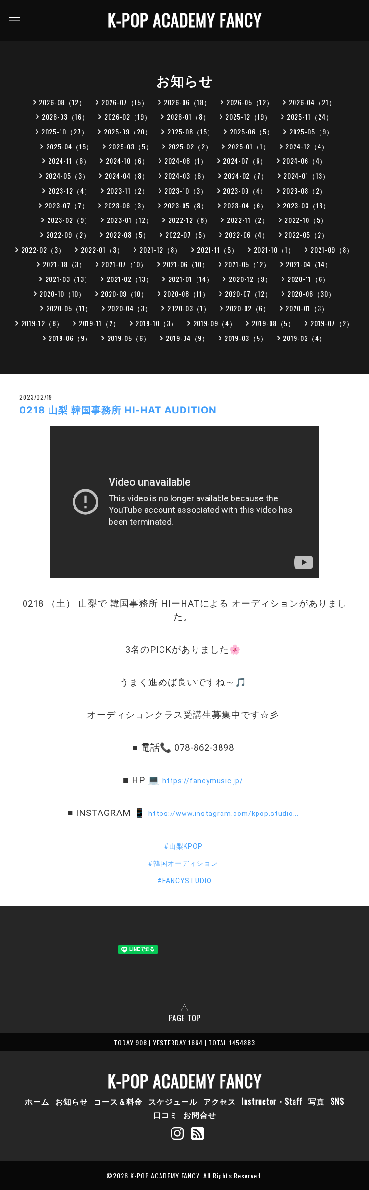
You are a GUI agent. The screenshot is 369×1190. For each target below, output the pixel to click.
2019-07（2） (332, 323)
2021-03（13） (68, 279)
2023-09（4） (245, 190)
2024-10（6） (127, 161)
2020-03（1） (188, 308)
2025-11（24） (310, 116)
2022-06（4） (247, 235)
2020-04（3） (130, 308)
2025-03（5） (131, 146)
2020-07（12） (248, 294)
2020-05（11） (69, 308)
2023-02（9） (69, 220)
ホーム (37, 1101)
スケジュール (172, 1101)
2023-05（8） (186, 205)
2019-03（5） (246, 338)
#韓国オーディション (183, 863)
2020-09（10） (124, 294)
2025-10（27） (64, 131)
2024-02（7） (246, 175)
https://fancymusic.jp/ (202, 781)
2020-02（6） (248, 308)
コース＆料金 (118, 1101)
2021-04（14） (309, 264)
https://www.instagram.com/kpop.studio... (223, 813)
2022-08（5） (128, 235)
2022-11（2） (248, 220)
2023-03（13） (306, 205)
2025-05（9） (311, 131)
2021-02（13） (130, 279)
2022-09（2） (68, 235)
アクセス (219, 1101)
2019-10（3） (156, 323)
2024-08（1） (186, 161)
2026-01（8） (188, 116)
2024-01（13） (306, 175)
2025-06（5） (252, 131)
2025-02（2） (190, 146)
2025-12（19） (248, 116)
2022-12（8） (189, 220)
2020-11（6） (308, 279)
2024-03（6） (186, 175)
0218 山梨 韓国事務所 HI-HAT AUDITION (118, 410)
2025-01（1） (249, 146)
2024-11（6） (69, 161)
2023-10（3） (186, 190)
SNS (337, 1101)
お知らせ (71, 1101)
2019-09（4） (214, 323)
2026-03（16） (65, 116)
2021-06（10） (186, 264)
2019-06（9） (70, 338)
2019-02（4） (304, 338)
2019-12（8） (42, 323)
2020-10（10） (62, 294)
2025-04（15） (69, 146)
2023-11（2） (128, 190)
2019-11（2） (99, 323)
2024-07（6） (245, 161)
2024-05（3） (67, 175)
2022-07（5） (187, 235)
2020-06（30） (311, 294)
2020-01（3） (307, 308)
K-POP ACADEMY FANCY (185, 20)
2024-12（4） (307, 146)
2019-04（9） (187, 338)
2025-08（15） (190, 131)
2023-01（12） (130, 220)
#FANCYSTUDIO (184, 881)
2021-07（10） (124, 264)
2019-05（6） (128, 338)
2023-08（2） (305, 190)
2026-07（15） (124, 102)
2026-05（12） (249, 102)
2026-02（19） (127, 116)
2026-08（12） (62, 102)
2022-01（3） (102, 249)
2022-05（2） (306, 235)
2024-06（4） (305, 161)
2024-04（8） (127, 175)
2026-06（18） (187, 102)
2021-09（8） (332, 249)
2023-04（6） (245, 205)
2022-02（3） (43, 249)
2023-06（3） (126, 205)
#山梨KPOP (183, 846)
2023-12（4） (69, 190)
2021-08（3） (64, 264)
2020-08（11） (186, 294)
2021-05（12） (247, 264)
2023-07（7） (67, 205)
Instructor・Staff (272, 1101)
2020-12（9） (250, 279)
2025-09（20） (128, 131)
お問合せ (200, 1114)
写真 (316, 1101)
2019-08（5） (273, 323)
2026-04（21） (312, 102)
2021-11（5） (217, 249)
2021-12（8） (160, 249)
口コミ (165, 1114)
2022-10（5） (306, 220)
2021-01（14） (190, 279)
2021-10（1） (274, 249)
